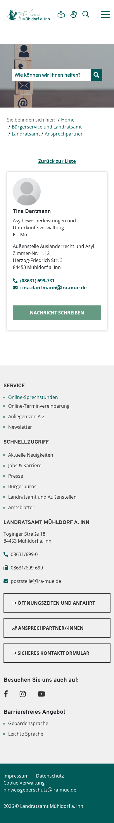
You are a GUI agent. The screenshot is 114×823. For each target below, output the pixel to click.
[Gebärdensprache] (74, 15)
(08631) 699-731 (37, 280)
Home (68, 120)
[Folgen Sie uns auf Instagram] (23, 694)
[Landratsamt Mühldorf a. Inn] (26, 14)
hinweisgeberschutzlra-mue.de (40, 790)
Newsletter (20, 427)
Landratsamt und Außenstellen (42, 497)
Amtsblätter (21, 507)
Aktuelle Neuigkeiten (30, 455)
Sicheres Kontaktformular (52, 653)
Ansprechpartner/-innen (50, 628)
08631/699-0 (24, 554)
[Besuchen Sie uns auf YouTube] (41, 694)
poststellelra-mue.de (36, 581)
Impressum (16, 776)
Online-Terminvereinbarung (39, 406)
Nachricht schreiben (57, 312)
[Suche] (86, 15)
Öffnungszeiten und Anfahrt (55, 603)
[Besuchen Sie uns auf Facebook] (6, 694)
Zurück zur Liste (57, 161)
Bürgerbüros (22, 486)
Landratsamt (26, 134)
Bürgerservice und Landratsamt (47, 127)
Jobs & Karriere (25, 465)
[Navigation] (105, 14)
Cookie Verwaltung (24, 783)
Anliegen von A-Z (26, 416)
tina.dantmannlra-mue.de (53, 287)
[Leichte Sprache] (61, 15)
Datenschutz (50, 776)
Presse (15, 476)
